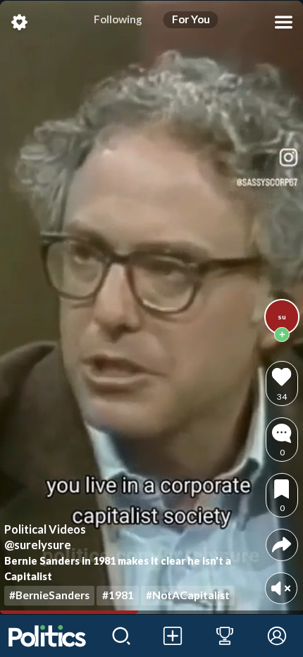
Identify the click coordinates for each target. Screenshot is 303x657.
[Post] (173, 636)
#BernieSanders (49, 595)
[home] (47, 636)
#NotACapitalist (188, 595)
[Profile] (277, 636)
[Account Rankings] (225, 636)
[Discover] (121, 636)
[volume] (281, 588)
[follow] (282, 335)
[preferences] (19, 22)
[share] (281, 544)
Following (118, 19)
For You (191, 19)
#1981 (118, 595)
